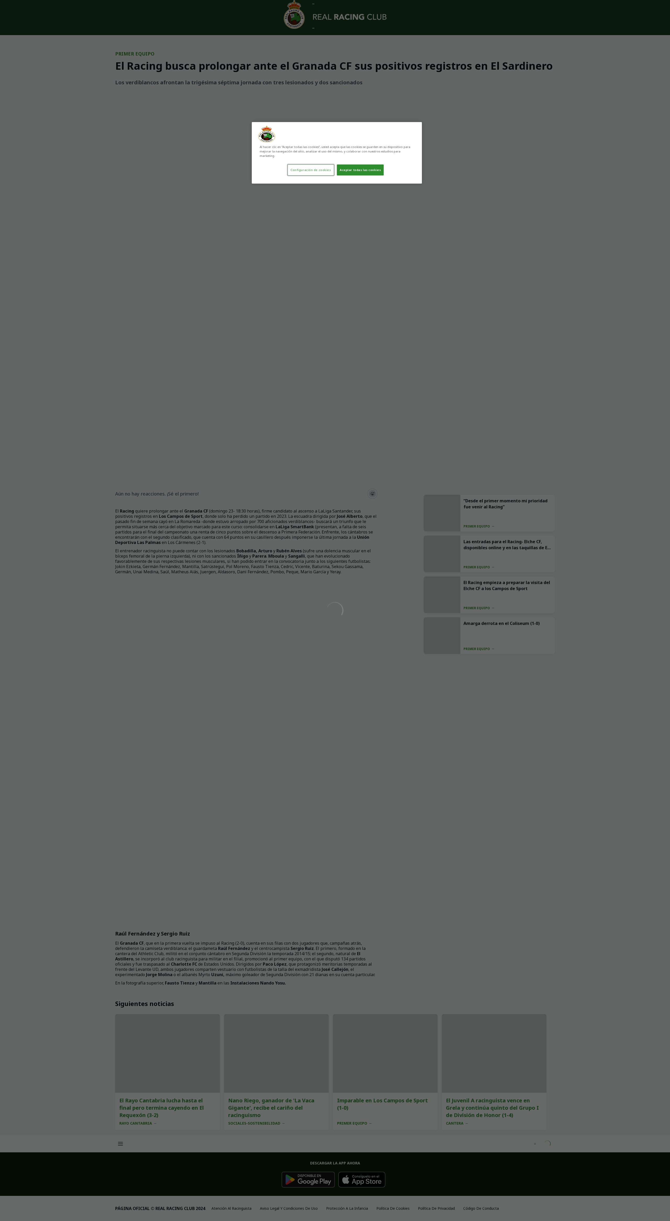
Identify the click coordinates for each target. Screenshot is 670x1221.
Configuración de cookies (311, 170)
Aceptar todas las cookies (360, 170)
